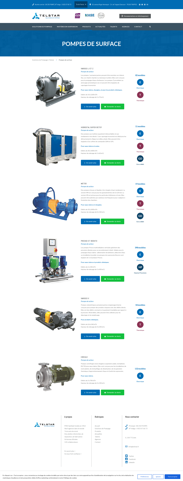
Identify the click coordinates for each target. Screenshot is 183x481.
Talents (113, 27)
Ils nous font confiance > (73, 454)
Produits (86, 27)
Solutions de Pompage (102, 428)
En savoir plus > (69, 451)
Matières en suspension (67, 27)
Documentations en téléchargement (136, 16)
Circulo (84, 357)
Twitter (131, 456)
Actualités (100, 27)
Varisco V (85, 298)
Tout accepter (172, 477)
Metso (84, 183)
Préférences (145, 477)
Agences (125, 27)
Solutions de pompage (42, 27)
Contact (138, 27)
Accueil (97, 426)
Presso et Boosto (89, 241)
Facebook (132, 459)
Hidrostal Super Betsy (91, 127)
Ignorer (158, 477)
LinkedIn (132, 462)
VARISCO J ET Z (87, 68)
